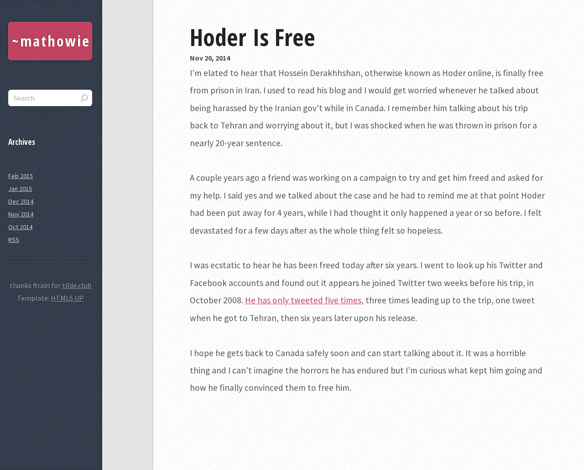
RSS (13, 239)
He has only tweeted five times (303, 300)
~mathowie (51, 41)
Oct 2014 (20, 227)
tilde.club (76, 285)
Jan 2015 (20, 188)
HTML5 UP (67, 297)
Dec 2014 (20, 201)
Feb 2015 (20, 176)
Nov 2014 (20, 214)
